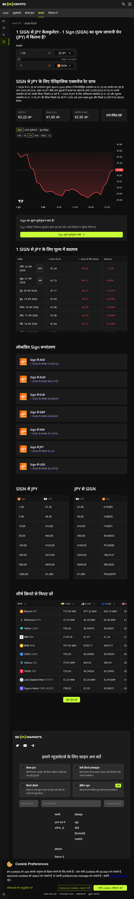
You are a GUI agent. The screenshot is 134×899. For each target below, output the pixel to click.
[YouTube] (25, 745)
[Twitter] (17, 745)
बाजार (41, 12)
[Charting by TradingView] (21, 201)
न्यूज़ (77, 822)
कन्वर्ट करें (16, 23)
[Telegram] (33, 745)
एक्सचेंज (78, 839)
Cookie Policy (118, 876)
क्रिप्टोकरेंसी (80, 833)
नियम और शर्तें (50, 893)
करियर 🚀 (60, 828)
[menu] (4, 31)
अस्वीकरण (81, 893)
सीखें (77, 828)
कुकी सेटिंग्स (93, 893)
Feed (5, 12)
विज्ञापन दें (52, 12)
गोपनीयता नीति (66, 893)
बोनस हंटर (29, 12)
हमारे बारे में (60, 822)
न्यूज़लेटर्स (17, 12)
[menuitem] (4, 20)
